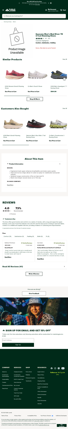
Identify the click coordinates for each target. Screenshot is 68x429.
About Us (4, 371)
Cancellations (41, 378)
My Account (17, 385)
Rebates (28, 374)
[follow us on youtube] (63, 368)
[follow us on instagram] (56, 368)
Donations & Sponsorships (5, 375)
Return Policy (41, 374)
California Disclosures (61, 415)
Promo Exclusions (42, 394)
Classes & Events (18, 371)
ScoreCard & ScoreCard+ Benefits (19, 375)
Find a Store (29, 371)
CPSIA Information (42, 391)
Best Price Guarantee (43, 384)
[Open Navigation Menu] (3, 10)
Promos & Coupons (30, 378)
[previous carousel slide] (19, 3)
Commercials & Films (7, 385)
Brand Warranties (42, 400)
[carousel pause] (51, 3)
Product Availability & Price (43, 387)
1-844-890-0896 (38, 420)
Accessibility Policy (32, 415)
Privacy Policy (17, 415)
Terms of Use (4, 415)
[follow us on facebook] (52, 368)
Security (40, 403)
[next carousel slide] (49, 3)
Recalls (39, 397)
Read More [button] (10, 185)
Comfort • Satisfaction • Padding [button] (46, 42)
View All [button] (65, 59)
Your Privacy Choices (46, 415)
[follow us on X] (59, 368)
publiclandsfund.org (44, 425)
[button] (64, 79)
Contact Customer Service (18, 389)
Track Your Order (18, 393)
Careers (4, 382)
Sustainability (5, 379)
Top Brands (28, 381)
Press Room (5, 388)
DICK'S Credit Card (18, 379)
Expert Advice (41, 371)
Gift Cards (16, 396)
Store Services (17, 382)
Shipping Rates (41, 381)
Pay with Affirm (17, 399)
